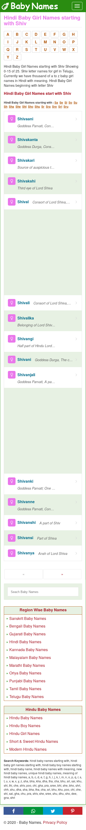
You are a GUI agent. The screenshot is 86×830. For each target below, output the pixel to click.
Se (61, 102)
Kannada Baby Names (28, 649)
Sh (5, 106)
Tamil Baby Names (25, 688)
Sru (66, 106)
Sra (48, 106)
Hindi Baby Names (25, 641)
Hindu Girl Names (24, 733)
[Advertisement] (43, 252)
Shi (24, 106)
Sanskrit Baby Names (27, 618)
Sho (30, 106)
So (70, 102)
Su (75, 102)
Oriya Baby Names (25, 673)
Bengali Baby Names (27, 626)
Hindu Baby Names (26, 717)
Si (65, 102)
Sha (11, 106)
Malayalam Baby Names (30, 657)
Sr (42, 106)
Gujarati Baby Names (27, 634)
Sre (54, 106)
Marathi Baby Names (27, 665)
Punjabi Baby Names (27, 680)
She (18, 106)
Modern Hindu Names (28, 749)
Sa (56, 102)
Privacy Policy (55, 822)
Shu (37, 106)
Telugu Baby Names (26, 696)
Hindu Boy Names (24, 725)
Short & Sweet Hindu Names (33, 741)
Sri (60, 106)
